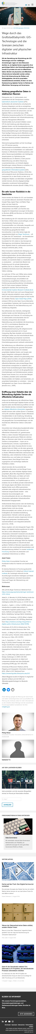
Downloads (8, 1025)
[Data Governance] (18, 826)
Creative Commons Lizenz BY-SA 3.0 (28, 1031)
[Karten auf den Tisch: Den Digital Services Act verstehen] (18, 871)
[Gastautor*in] (18, 749)
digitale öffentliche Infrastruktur (14, 409)
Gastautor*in (6, 760)
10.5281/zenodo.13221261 (21, 28)
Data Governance (11, 838)
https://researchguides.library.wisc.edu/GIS (16, 673)
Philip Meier (6, 561)
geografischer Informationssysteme (13, 170)
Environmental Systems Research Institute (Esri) (17, 290)
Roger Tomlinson (23, 234)
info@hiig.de (6, 707)
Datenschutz (21, 1025)
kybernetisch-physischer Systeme (13, 102)
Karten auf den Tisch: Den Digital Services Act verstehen (18, 885)
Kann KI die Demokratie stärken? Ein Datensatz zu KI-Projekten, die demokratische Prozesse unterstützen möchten (18, 969)
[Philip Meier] (18, 722)
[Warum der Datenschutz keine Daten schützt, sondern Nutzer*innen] (18, 912)
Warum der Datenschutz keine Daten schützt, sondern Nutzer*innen (17, 926)
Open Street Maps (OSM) (23, 299)
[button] (4, 689)
